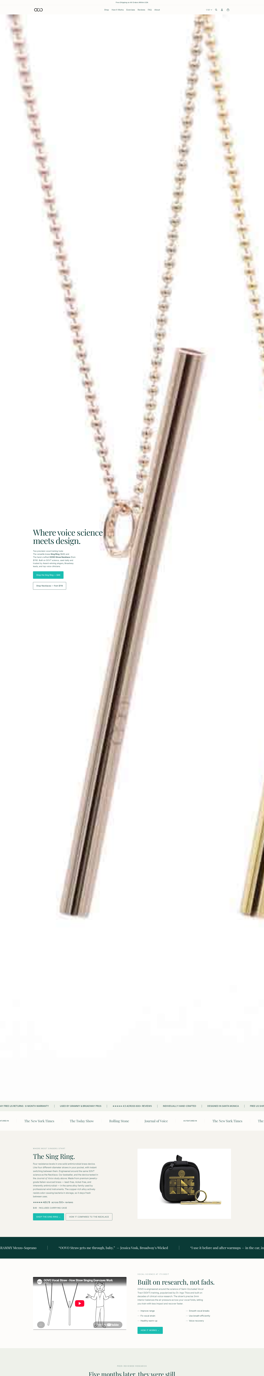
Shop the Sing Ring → (48, 1217)
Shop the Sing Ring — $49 (48, 575)
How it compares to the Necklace (89, 1217)
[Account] (222, 10)
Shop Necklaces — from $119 (49, 586)
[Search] (216, 10)
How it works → (150, 1330)
